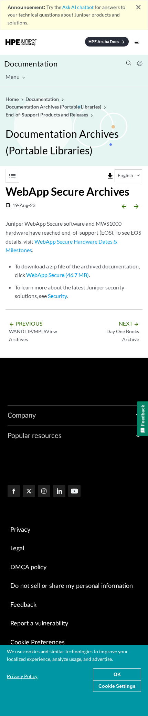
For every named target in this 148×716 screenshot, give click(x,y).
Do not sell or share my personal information (71, 586)
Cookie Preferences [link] (37, 643)
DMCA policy (28, 567)
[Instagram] (44, 492)
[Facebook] (14, 492)
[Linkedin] (59, 492)
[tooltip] (110, 176)
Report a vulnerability (39, 624)
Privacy (20, 530)
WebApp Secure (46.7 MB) (57, 275)
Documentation (30, 63)
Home (13, 99)
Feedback (23, 605)
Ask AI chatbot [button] (78, 7)
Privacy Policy (22, 676)
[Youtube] (74, 492)
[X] (29, 492)
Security (57, 296)
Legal (17, 548)
